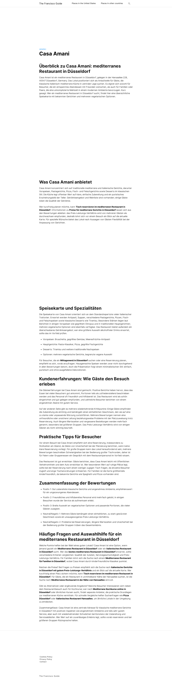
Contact (43, 662)
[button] (129, 3)
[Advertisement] (86, 25)
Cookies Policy (46, 657)
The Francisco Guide (50, 3)
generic (42, 49)
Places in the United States (84, 3)
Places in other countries (112, 3)
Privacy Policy (46, 659)
